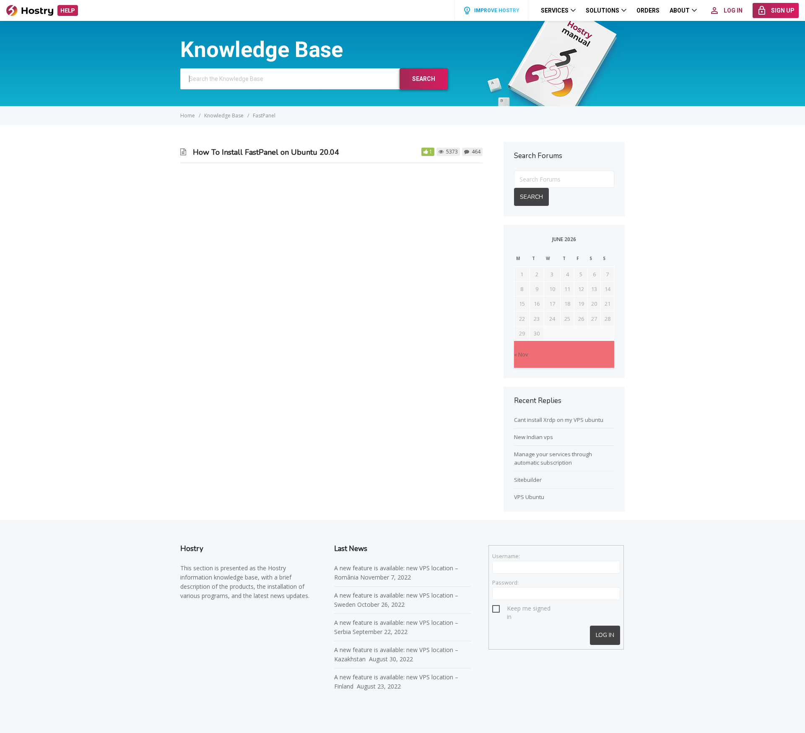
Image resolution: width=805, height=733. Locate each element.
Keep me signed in (529, 609)
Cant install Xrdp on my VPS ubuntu (558, 420)
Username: (506, 556)
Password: (505, 582)
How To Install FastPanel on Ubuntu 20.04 (266, 152)
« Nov (521, 354)
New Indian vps (533, 437)
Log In (605, 635)
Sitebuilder (528, 479)
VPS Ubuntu (529, 497)
